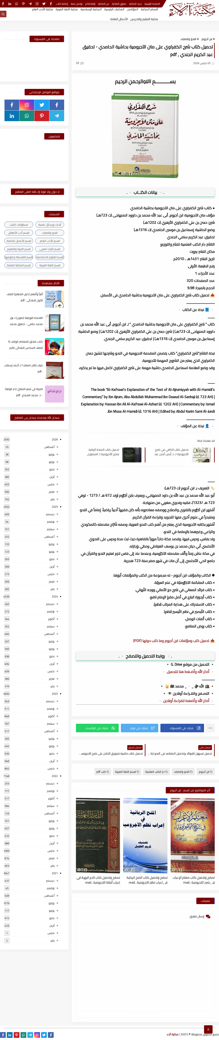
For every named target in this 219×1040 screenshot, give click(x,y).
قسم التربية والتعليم (19, 249)
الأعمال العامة (119, 19)
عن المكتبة (103, 3)
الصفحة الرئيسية (152, 3)
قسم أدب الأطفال (18, 232)
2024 (55, 596)
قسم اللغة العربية (125, 771)
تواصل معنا (77, 3)
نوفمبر (51, 521)
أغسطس (49, 446)
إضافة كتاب (62, 3)
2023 (55, 693)
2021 (55, 873)
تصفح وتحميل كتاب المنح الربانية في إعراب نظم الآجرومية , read (147, 879)
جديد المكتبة (135, 3)
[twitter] (44, 4)
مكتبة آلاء (172, 1034)
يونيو (52, 461)
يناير (52, 499)
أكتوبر (51, 618)
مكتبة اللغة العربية (67, 9)
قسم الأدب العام (50, 240)
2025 (55, 506)
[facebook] (51, 4)
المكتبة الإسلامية (91, 9)
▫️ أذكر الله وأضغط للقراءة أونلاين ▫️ (186, 700)
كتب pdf (101, 771)
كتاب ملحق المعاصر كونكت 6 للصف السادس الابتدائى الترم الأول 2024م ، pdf (25, 347)
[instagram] (37, 4)
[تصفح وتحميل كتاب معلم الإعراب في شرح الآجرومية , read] (193, 836)
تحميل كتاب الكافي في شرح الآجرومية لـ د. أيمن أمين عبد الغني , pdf (171, 451)
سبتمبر (51, 529)
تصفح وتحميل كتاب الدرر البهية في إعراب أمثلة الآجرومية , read (98, 879)
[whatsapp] (16, 4)
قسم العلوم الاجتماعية (50, 257)
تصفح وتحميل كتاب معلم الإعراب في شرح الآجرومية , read (194, 879)
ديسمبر (50, 514)
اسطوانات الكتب (18, 224)
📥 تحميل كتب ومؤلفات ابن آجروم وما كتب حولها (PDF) (174, 640)
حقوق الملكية (119, 3)
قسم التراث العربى (49, 249)
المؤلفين (132, 9)
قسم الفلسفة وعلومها (19, 257)
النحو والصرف (188, 38)
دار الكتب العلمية (155, 771)
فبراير (52, 491)
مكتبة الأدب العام (42, 9)
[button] (182, 728)
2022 (55, 775)
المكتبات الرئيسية (114, 9)
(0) (78, 62)
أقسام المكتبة (149, 9)
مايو (52, 469)
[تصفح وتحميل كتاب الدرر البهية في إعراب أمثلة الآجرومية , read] (98, 836)
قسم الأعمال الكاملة (18, 240)
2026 (55, 439)
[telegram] (30, 4)
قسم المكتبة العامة (19, 265)
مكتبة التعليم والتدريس (144, 19)
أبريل (52, 476)
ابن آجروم (206, 38)
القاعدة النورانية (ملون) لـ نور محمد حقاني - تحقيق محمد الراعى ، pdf (26, 324)
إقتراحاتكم (90, 3)
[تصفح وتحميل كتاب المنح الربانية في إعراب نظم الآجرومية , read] (145, 836)
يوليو (52, 454)
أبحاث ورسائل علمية (49, 224)
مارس (51, 484)
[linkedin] (10, 4)
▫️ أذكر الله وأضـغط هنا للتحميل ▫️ (188, 671)
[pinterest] (23, 4)
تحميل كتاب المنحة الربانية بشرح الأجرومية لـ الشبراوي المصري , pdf (103, 451)
